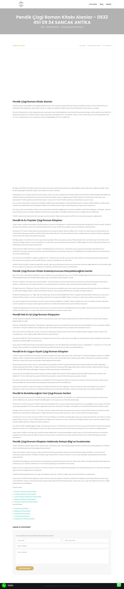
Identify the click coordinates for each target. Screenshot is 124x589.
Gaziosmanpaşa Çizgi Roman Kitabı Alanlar (27, 497)
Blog (101, 4)
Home (42, 27)
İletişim (108, 4)
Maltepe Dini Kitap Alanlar (22, 511)
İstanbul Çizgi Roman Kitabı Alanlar (25, 494)
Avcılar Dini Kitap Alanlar (22, 516)
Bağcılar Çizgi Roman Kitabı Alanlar (25, 499)
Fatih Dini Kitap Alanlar (21, 508)
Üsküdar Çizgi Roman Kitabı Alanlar (25, 491)
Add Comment (24, 568)
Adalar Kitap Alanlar (52, 27)
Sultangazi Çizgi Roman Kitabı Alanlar (26, 502)
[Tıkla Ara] (4, 585)
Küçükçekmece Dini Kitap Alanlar (24, 519)
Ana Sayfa (93, 4)
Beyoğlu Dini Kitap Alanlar (22, 513)
